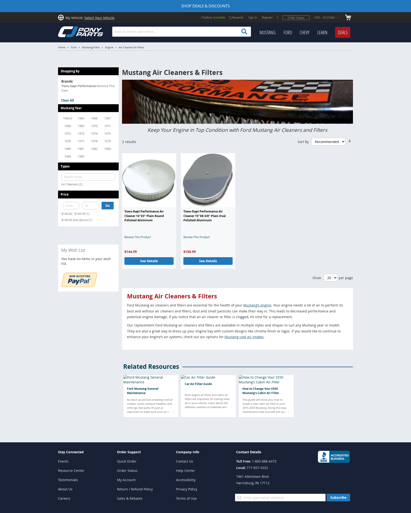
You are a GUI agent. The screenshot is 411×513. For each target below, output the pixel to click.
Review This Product (137, 237)
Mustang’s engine (257, 305)
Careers (64, 498)
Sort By (303, 141)
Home (61, 47)
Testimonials (68, 480)
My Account (126, 480)
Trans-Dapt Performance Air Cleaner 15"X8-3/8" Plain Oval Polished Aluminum (204, 215)
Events (63, 461)
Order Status (296, 18)
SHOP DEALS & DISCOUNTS (205, 6)
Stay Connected (71, 452)
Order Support (129, 452)
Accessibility (186, 480)
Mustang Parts (91, 47)
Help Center (185, 470)
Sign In (252, 17)
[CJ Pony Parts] (70, 31)
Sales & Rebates (129, 498)
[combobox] (181, 32)
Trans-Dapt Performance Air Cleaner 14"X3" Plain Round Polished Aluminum (144, 215)
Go (107, 205)
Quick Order (127, 461)
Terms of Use (186, 498)
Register (267, 17)
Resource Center (71, 470)
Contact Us (184, 461)
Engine (109, 47)
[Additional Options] (79, 285)
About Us (65, 489)
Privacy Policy (186, 489)
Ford (74, 47)
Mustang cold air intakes (244, 337)
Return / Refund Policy (135, 489)
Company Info (187, 452)
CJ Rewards (236, 17)
